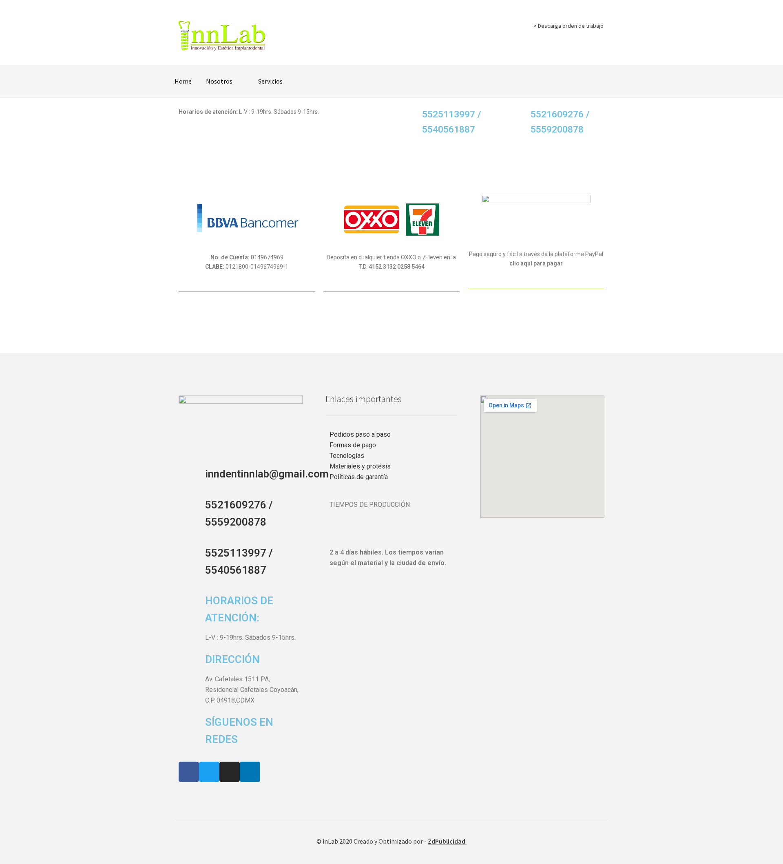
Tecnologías (347, 456)
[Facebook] (189, 772)
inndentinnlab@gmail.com (267, 474)
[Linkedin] (250, 772)
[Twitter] (209, 772)
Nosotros (219, 81)
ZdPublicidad (447, 841)
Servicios (270, 81)
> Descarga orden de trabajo (568, 25)
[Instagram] (229, 772)
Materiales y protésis (360, 466)
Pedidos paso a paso (360, 434)
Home (183, 81)
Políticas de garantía (359, 477)
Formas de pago (353, 445)
